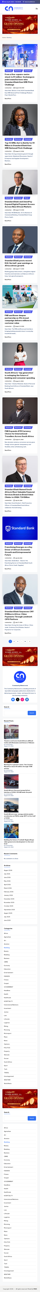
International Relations (11, 1005)
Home (4, 37)
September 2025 (9, 909)
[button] (29, 641)
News (27, 198)
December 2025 (9, 899)
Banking (9, 70)
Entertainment (8, 972)
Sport (6, 1065)
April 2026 (7, 884)
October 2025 (8, 906)
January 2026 (8, 895)
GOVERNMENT (8, 987)
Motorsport (7, 1033)
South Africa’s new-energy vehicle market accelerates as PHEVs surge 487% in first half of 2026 (20, 816)
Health (6, 994)
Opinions (7, 1044)
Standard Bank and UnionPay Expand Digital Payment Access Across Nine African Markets (20, 204)
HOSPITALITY (8, 1001)
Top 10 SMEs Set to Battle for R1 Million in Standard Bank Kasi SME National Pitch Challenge (20, 145)
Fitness (6, 980)
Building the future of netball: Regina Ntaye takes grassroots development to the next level (19, 842)
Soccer (6, 1058)
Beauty (6, 951)
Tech (5, 1069)
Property (7, 1051)
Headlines (7, 990)
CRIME (6, 962)
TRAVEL (6, 1073)
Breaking (7, 955)
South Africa (8, 1062)
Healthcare (7, 997)
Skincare (6, 1055)
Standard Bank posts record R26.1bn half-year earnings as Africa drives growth (19, 263)
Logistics (7, 1023)
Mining (6, 1026)
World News (8, 1083)
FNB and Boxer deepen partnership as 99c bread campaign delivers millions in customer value (18, 319)
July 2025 (7, 917)
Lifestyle (7, 1019)
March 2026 (8, 888)
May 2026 (7, 881)
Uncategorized (9, 1076)
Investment (7, 1008)
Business (18, 70)
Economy (28, 70)
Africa (6, 933)
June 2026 (7, 877)
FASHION (7, 976)
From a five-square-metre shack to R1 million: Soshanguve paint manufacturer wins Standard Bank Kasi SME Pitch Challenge (19, 79)
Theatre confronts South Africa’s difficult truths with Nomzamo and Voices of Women (19, 742)
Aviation (6, 944)
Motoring (7, 1030)
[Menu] (37, 8)
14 (25, 641)
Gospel (6, 983)
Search (6, 707)
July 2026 (7, 874)
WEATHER (7, 1080)
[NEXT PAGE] (29, 641)
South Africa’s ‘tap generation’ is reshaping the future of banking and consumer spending (20, 375)
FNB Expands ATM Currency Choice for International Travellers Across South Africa (19, 433)
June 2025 (7, 920)
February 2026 (8, 892)
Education (7, 969)
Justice (6, 1012)
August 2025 (8, 913)
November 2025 (9, 902)
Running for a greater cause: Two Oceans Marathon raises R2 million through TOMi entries (18, 766)
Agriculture (7, 937)
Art (5, 940)
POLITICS (7, 1048)
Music (5, 1037)
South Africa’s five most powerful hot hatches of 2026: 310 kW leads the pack (18, 791)
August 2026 (8, 870)
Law (5, 1015)
